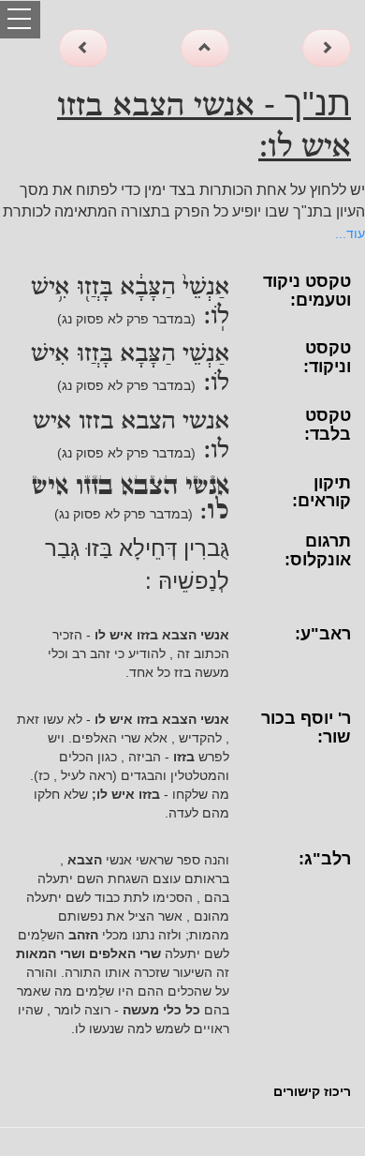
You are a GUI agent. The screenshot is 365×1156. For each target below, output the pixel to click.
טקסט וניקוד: (327, 357)
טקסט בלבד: (327, 424)
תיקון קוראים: (321, 492)
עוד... (350, 233)
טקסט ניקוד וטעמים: (307, 290)
